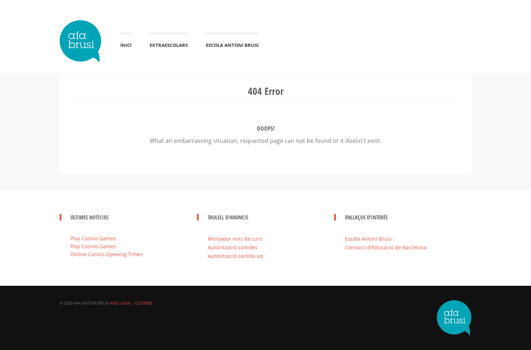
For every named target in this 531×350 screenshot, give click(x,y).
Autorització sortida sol (235, 256)
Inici (125, 45)
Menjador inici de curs (235, 238)
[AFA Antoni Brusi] (81, 40)
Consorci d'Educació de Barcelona (386, 247)
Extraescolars (169, 45)
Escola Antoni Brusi (232, 45)
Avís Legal (120, 303)
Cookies (143, 303)
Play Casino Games (93, 238)
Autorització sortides (233, 247)
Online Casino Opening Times (106, 254)
